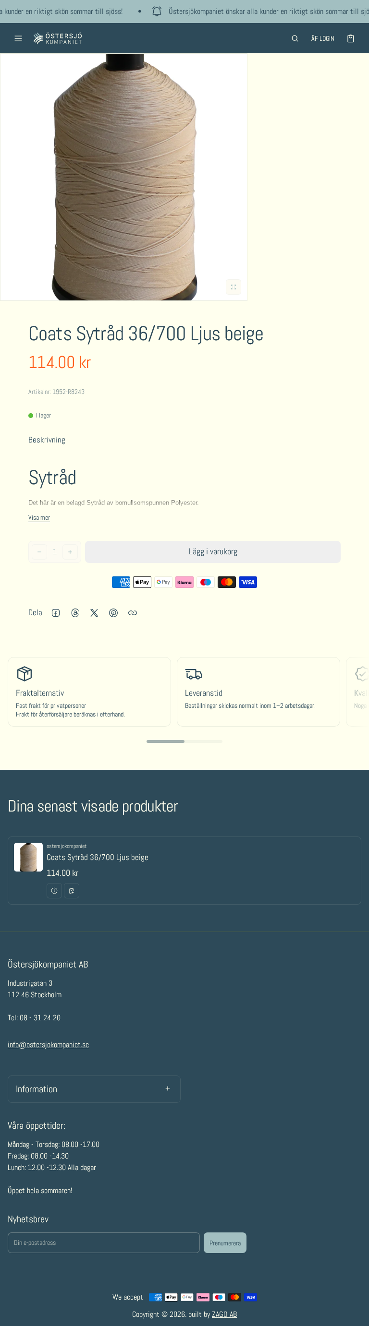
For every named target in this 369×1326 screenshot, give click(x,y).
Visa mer (39, 517)
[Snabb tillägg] (71, 890)
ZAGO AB (224, 1314)
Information (36, 1089)
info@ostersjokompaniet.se (48, 1044)
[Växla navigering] (18, 38)
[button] (295, 38)
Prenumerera (225, 1243)
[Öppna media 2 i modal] (123, 177)
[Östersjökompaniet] (57, 38)
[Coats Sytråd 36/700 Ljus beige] (184, 870)
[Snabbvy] (54, 890)
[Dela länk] (132, 612)
